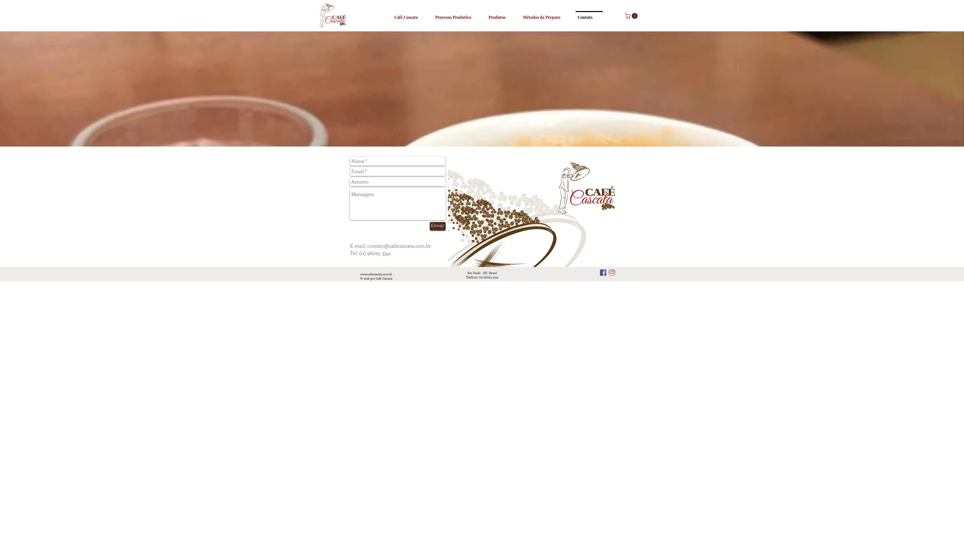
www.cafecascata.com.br (376, 274)
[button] (632, 16)
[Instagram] (612, 272)
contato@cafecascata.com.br (399, 245)
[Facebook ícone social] (603, 272)
